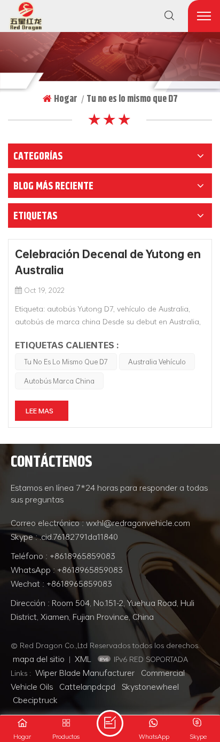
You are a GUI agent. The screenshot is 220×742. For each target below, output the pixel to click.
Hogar (65, 98)
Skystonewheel (150, 686)
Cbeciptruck (35, 699)
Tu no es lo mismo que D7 (66, 361)
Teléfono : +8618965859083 (63, 555)
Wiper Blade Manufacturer (85, 672)
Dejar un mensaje (110, 723)
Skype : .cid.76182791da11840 (64, 536)
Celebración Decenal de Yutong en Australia (108, 262)
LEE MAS (39, 410)
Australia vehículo (157, 361)
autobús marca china (59, 381)
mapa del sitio (39, 658)
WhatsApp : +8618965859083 (67, 569)
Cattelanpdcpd (87, 686)
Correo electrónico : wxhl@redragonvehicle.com (100, 522)
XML (83, 658)
